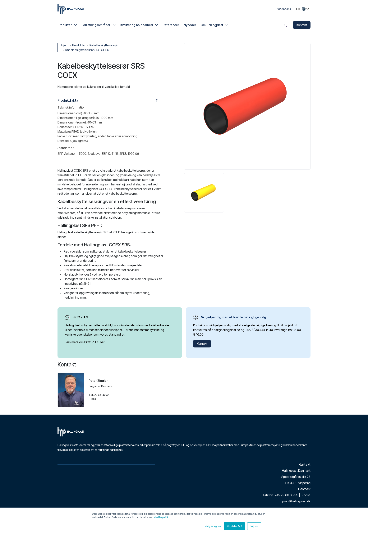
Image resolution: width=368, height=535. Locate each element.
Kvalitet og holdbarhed (136, 25)
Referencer (171, 25)
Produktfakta (68, 100)
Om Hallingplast (212, 25)
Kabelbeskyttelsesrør (104, 45)
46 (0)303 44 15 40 (260, 330)
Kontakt (302, 25)
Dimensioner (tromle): (72, 122)
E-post (92, 398)
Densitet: (64, 141)
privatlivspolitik (160, 517)
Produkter (65, 25)
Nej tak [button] (254, 526)
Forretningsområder (96, 25)
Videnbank (284, 9)
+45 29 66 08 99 (98, 394)
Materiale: (64, 131)
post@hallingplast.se (226, 330)
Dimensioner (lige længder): (76, 118)
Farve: (62, 136)
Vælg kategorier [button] (213, 526)
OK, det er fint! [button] (234, 526)
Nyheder (190, 25)
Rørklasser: (65, 127)
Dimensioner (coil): (70, 113)
